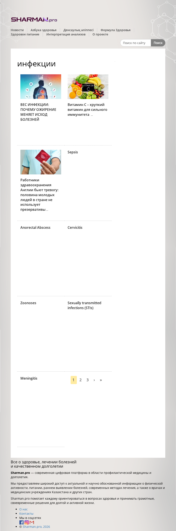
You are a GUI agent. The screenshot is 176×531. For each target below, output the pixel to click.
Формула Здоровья (115, 30)
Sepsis (73, 152)
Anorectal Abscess (35, 227)
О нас (23, 509)
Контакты (26, 513)
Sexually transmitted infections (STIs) (84, 305)
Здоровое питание (25, 34)
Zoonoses (28, 303)
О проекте (100, 34)
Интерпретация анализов (65, 34)
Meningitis (28, 378)
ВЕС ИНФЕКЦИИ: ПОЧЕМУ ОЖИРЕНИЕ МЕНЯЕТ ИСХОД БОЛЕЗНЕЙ (38, 112)
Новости (17, 30)
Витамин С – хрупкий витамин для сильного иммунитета (87, 109)
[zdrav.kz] (34, 19)
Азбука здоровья (43, 30)
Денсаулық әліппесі (79, 30)
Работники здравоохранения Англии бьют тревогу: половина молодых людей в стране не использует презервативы (39, 195)
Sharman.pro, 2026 (36, 527)
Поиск (158, 43)
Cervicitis (75, 227)
